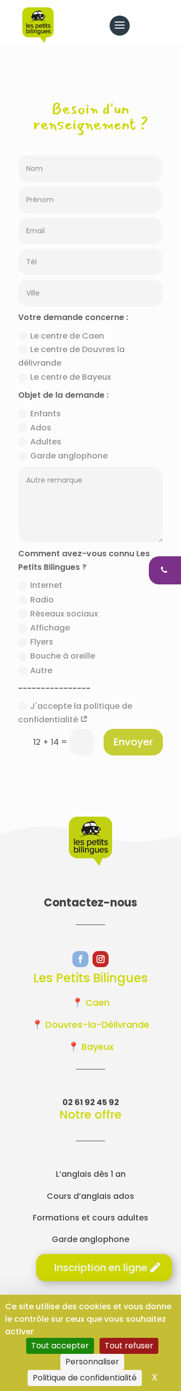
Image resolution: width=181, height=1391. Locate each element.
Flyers (41, 642)
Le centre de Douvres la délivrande (71, 356)
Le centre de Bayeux (70, 377)
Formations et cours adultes (90, 1217)
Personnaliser (92, 1361)
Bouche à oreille (62, 656)
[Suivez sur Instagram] (101, 959)
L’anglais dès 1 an (91, 1174)
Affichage (50, 628)
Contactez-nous (90, 902)
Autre (41, 670)
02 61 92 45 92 (90, 1102)
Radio (42, 599)
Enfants (45, 413)
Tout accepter (60, 1345)
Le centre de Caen (67, 336)
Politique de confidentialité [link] (85, 1377)
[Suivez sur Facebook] (80, 959)
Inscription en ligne (100, 1268)
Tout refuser (129, 1345)
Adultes (45, 441)
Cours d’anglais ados (90, 1196)
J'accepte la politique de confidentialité (75, 712)
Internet (46, 585)
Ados (40, 427)
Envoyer (133, 742)
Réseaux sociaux (64, 614)
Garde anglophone (69, 455)
